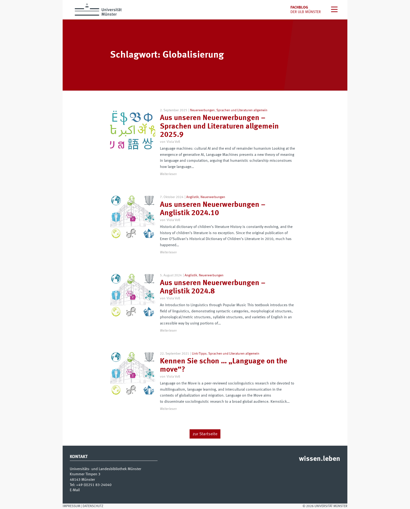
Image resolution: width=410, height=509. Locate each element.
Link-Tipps (199, 353)
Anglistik (192, 197)
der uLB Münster (305, 12)
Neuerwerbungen (202, 110)
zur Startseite (205, 434)
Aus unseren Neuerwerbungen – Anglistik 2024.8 (212, 287)
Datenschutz (93, 506)
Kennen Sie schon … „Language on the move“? (223, 366)
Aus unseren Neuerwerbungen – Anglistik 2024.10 (212, 209)
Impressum (71, 506)
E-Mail (75, 490)
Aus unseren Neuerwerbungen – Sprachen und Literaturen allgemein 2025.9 (219, 126)
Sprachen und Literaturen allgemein (241, 110)
